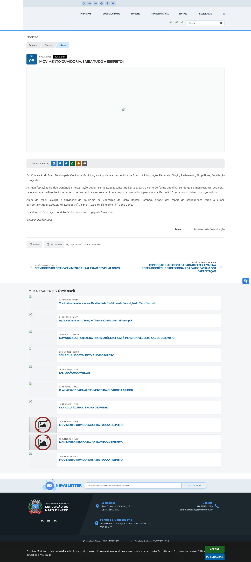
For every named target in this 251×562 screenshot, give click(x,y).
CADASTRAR (194, 485)
